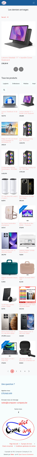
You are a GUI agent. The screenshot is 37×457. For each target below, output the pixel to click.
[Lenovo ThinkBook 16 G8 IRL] (9, 102)
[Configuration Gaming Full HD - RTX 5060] (27, 157)
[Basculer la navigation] (34, 3)
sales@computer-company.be (14, 402)
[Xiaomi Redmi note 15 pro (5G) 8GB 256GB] (27, 295)
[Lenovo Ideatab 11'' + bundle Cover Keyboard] (18, 38)
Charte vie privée (7, 446)
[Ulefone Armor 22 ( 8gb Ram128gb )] (27, 186)
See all (3, 17)
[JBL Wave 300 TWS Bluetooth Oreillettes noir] (27, 349)
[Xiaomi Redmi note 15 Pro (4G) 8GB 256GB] (9, 322)
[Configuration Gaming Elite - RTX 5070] (27, 129)
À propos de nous (26, 444)
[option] (18, 43)
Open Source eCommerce (26, 454)
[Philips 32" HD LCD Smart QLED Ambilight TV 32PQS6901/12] (9, 129)
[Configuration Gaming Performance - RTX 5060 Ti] (9, 157)
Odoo (12, 454)
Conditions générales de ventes (26, 446)
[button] (16, 69)
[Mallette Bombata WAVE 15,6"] (27, 268)
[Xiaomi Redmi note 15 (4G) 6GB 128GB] (27, 322)
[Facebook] (18, 412)
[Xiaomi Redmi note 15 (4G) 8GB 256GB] (9, 240)
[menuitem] (5, 83)
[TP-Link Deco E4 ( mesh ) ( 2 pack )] (9, 186)
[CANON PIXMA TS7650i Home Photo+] (27, 240)
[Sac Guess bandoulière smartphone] (9, 213)
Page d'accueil (13, 444)
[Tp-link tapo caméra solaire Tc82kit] (9, 295)
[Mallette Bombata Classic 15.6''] (9, 268)
